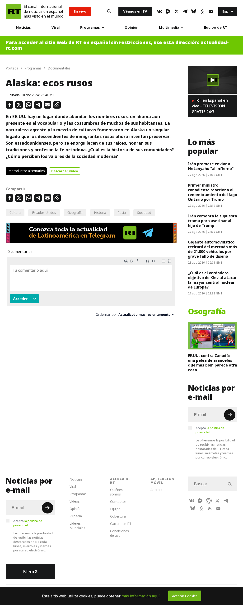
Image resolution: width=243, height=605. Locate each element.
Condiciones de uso (119, 533)
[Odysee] (209, 500)
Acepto (210, 430)
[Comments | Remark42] (91, 288)
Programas (90, 27)
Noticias (23, 27)
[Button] (109, 11)
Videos (75, 501)
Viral (55, 27)
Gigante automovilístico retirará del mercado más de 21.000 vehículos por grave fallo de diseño (212, 249)
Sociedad (144, 212)
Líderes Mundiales (77, 525)
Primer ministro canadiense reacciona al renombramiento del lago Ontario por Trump (212, 192)
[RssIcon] (210, 508)
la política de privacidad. (210, 430)
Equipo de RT (215, 27)
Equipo (115, 508)
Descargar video (64, 171)
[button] (212, 80)
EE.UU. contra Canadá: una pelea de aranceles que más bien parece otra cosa (212, 363)
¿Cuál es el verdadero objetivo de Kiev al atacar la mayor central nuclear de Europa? (212, 280)
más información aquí (141, 596)
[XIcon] (176, 11)
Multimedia (169, 27)
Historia (100, 212)
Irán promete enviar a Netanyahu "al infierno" (211, 166)
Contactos (118, 501)
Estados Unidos (44, 212)
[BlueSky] (193, 11)
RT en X (30, 571)
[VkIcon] (159, 11)
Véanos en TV (135, 11)
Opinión (131, 27)
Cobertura (118, 516)
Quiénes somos (116, 492)
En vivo (80, 11)
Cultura (15, 212)
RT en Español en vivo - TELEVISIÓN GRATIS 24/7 (210, 106)
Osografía (207, 311)
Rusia (121, 212)
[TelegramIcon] (185, 11)
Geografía (75, 212)
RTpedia (76, 515)
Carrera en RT (120, 523)
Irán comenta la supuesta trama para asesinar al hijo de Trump (212, 220)
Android (156, 489)
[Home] (13, 11)
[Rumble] (168, 11)
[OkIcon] (202, 11)
